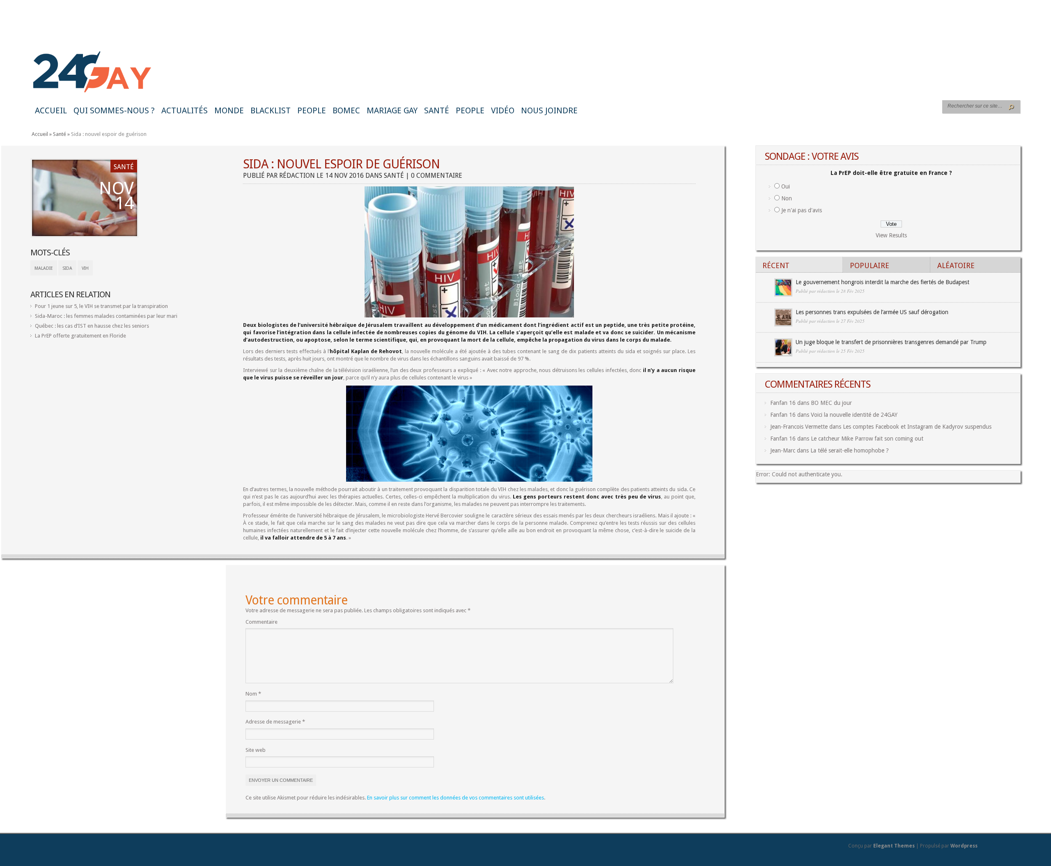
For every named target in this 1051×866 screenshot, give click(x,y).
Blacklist (270, 110)
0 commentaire (436, 175)
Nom (253, 694)
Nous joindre (549, 110)
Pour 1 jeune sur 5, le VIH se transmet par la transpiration (101, 306)
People (311, 110)
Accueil (51, 110)
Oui (785, 186)
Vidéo (502, 110)
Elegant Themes (894, 846)
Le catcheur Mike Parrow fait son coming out (867, 438)
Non (786, 198)
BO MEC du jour (831, 403)
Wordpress (964, 846)
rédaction (297, 175)
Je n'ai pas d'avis (801, 210)
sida (67, 268)
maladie (43, 268)
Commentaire (262, 622)
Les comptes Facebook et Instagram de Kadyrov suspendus (917, 426)
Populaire (869, 265)
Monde (229, 110)
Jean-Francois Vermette (799, 426)
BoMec (346, 110)
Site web (256, 750)
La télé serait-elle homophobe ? (849, 450)
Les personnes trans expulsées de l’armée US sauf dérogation (872, 312)
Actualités (184, 110)
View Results (891, 235)
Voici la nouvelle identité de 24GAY (854, 414)
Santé (436, 110)
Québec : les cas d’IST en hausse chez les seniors (92, 326)
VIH (85, 268)
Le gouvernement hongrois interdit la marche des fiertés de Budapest (882, 282)
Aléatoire (956, 265)
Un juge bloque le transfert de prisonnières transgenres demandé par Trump (891, 342)
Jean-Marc (782, 450)
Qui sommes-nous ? (114, 110)
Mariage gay (392, 110)
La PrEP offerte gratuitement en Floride (80, 336)
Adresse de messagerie (275, 722)
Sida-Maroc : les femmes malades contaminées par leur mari (106, 316)
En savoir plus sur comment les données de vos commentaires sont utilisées (455, 798)
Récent (775, 265)
